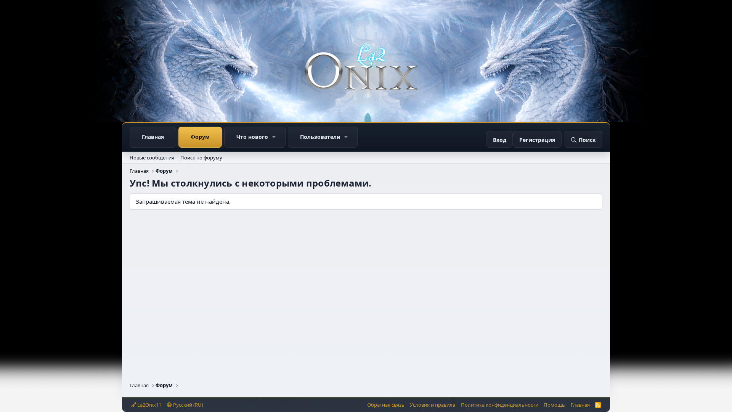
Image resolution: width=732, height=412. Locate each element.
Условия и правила (432, 404)
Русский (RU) (187, 404)
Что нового (252, 136)
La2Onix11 (148, 404)
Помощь (554, 404)
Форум (200, 136)
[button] (274, 137)
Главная (153, 136)
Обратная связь (386, 404)
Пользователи (320, 136)
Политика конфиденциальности (499, 404)
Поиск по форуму (201, 157)
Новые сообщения (152, 157)
